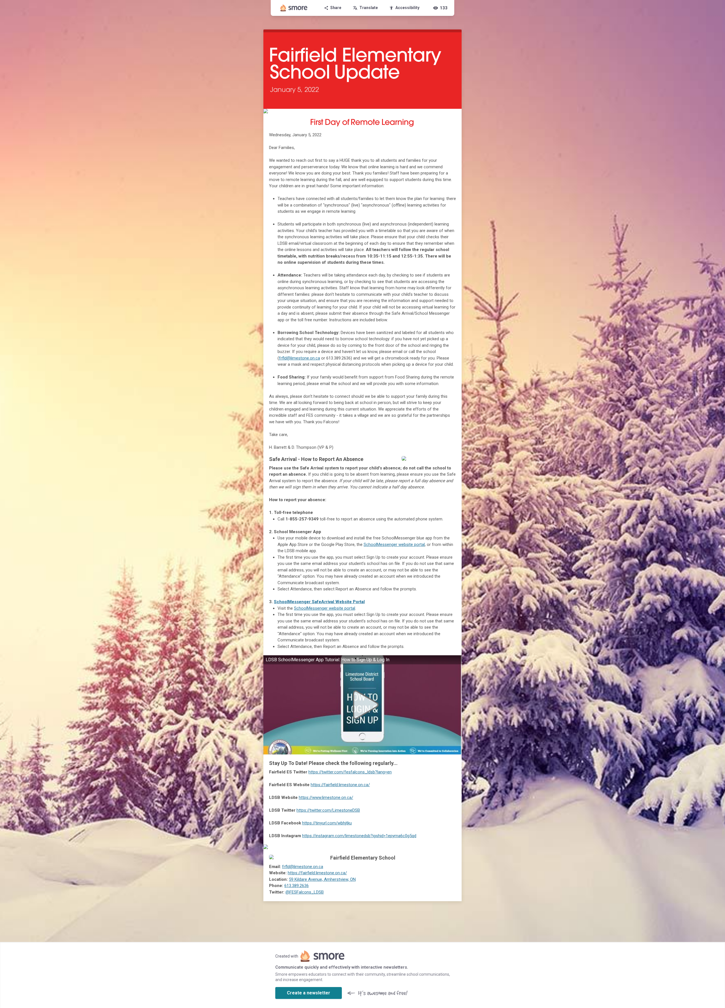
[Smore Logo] (294, 7)
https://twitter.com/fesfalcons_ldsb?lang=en (350, 772)
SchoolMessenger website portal (394, 544)
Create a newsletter (308, 993)
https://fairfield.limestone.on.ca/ (340, 784)
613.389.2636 (296, 885)
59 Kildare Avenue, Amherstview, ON (322, 879)
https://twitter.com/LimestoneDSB (328, 810)
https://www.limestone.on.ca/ (326, 797)
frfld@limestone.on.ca (299, 358)
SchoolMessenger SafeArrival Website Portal (319, 601)
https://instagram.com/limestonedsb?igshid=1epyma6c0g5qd (359, 835)
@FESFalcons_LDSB (304, 892)
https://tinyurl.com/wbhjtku (327, 823)
